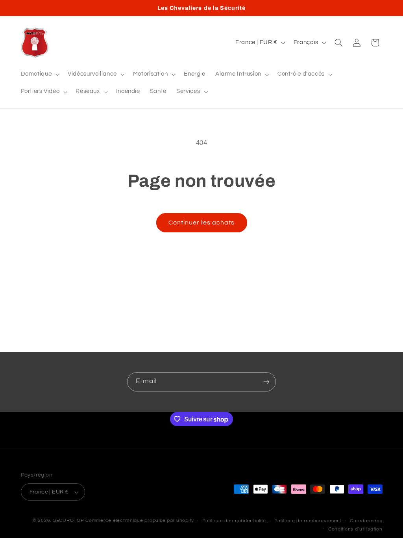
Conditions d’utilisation (355, 529)
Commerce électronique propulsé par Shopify (139, 520)
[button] (39, 74)
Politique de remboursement (308, 521)
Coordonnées (366, 521)
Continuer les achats (201, 222)
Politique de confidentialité (234, 521)
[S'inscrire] (266, 381)
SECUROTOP (68, 520)
